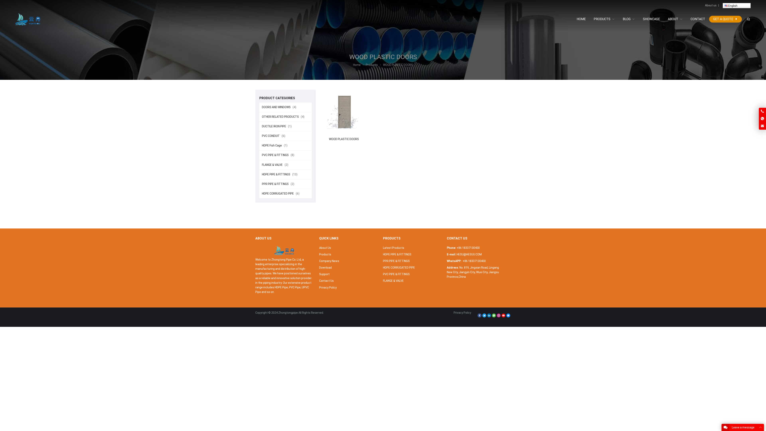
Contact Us (326, 280)
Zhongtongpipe (288, 312)
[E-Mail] (508, 316)
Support (324, 274)
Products (325, 254)
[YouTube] (503, 316)
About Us (325, 247)
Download (325, 267)
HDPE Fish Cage (274, 145)
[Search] (748, 19)
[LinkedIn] (489, 316)
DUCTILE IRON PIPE (277, 126)
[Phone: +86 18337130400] (762, 111)
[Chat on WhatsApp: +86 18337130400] (762, 118)
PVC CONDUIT (273, 135)
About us (711, 5)
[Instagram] (498, 316)
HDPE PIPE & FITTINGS (279, 174)
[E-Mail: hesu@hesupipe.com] (762, 126)
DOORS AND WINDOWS (279, 107)
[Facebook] (479, 316)
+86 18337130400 (468, 247)
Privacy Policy (328, 287)
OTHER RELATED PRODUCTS (283, 116)
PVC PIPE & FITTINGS (278, 155)
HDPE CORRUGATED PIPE (280, 193)
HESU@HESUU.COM (469, 254)
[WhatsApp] (494, 316)
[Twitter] (484, 316)
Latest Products (393, 247)
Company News (329, 261)
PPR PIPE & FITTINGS (278, 184)
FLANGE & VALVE (275, 164)
